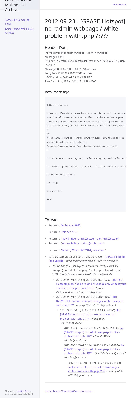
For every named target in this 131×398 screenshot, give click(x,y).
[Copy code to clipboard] (122, 100)
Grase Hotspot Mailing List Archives (18, 4)
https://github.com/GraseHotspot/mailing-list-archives (68, 391)
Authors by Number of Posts (17, 21)
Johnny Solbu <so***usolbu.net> (82, 243)
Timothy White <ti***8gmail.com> (83, 250)
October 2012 (69, 232)
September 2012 (71, 225)
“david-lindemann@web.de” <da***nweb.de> (90, 238)
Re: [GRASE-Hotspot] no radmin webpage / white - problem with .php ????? (89, 301)
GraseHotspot (119, 4)
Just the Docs (23, 391)
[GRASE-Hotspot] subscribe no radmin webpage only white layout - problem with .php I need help (91, 284)
